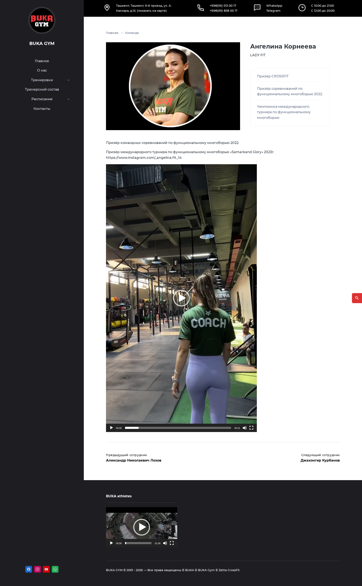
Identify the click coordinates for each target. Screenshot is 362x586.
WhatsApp (274, 6)
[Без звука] (245, 428)
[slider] (178, 428)
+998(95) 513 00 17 (223, 6)
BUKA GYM (41, 43)
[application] (181, 298)
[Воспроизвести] (111, 428)
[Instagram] (37, 569)
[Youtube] (46, 569)
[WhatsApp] (55, 569)
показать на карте (152, 11)
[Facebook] (28, 569)
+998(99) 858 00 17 (223, 11)
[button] (181, 298)
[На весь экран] (251, 428)
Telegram (273, 11)
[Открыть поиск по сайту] (357, 298)
